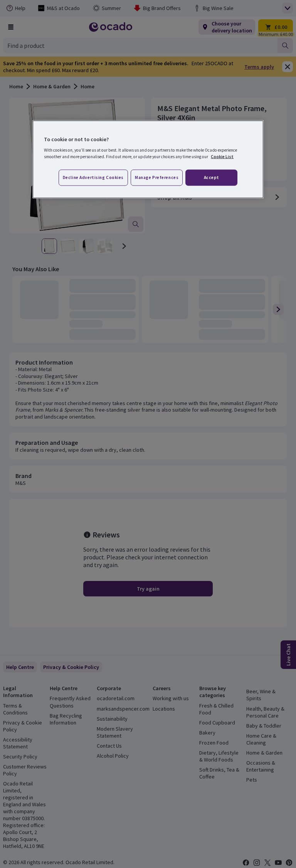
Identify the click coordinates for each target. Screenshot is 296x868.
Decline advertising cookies (93, 177)
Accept (211, 177)
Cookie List (222, 156)
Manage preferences (156, 177)
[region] (148, 159)
